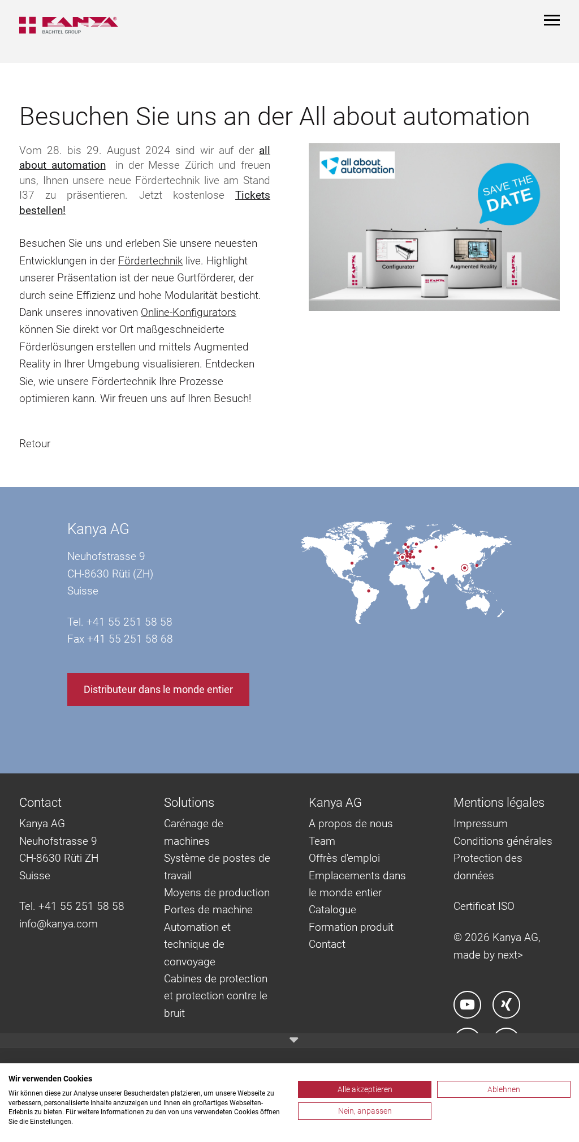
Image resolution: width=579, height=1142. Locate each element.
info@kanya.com (58, 923)
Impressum (480, 823)
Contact (327, 944)
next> (510, 954)
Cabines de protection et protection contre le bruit (215, 996)
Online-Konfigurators (188, 312)
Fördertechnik (150, 260)
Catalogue (332, 909)
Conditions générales (502, 841)
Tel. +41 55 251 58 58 (71, 906)
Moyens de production (217, 892)
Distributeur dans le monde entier (158, 689)
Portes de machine (208, 909)
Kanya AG (98, 528)
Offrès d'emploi (344, 858)
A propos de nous (351, 823)
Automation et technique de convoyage (197, 944)
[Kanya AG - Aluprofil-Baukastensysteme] (74, 25)
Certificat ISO (484, 906)
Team (322, 841)
